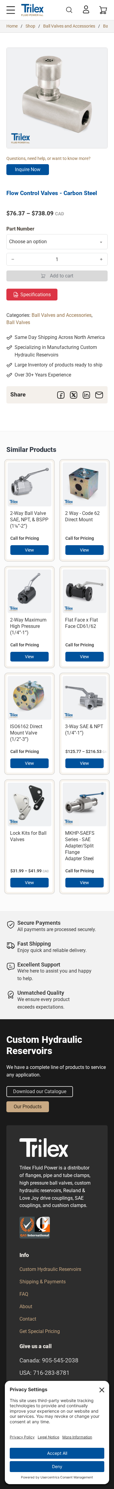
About (25, 1306)
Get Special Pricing (39, 1331)
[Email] (99, 395)
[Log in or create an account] (86, 9)
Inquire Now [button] (27, 169)
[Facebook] (60, 395)
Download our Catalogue (39, 1091)
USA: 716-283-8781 (44, 1372)
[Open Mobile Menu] (10, 10)
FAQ (23, 1294)
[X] (73, 395)
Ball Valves (18, 322)
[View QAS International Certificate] (34, 1227)
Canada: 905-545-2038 (48, 1360)
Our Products (28, 1106)
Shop (30, 26)
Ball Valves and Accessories (69, 26)
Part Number (20, 229)
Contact (27, 1319)
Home (12, 26)
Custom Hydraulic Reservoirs (50, 1269)
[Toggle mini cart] (103, 10)
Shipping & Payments (42, 1282)
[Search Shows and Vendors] (69, 10)
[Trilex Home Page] (32, 10)
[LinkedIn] (86, 395)
